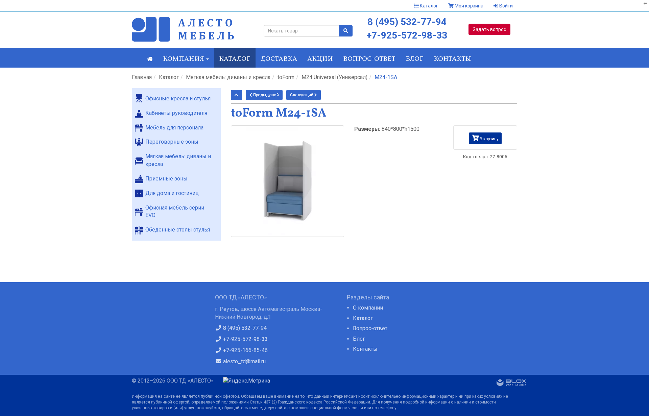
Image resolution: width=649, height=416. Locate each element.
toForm (286, 77)
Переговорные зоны (171, 142)
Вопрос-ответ (369, 59)
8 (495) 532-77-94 (407, 21)
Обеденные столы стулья (177, 229)
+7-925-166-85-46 (245, 350)
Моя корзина (468, 5)
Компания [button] (184, 59)
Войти (505, 5)
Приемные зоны (166, 178)
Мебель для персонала (174, 127)
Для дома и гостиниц (172, 193)
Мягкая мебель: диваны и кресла (228, 77)
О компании (368, 307)
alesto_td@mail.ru (244, 361)
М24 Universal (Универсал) (334, 77)
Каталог (428, 5)
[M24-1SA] (288, 181)
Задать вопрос (489, 29)
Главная (142, 77)
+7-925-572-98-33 (406, 35)
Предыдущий (265, 95)
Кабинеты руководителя (176, 113)
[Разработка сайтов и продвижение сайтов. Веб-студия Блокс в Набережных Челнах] (511, 384)
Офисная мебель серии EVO (174, 211)
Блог (415, 59)
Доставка (279, 59)
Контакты (452, 59)
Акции (320, 59)
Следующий (302, 95)
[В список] (236, 95)
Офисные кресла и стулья (178, 98)
